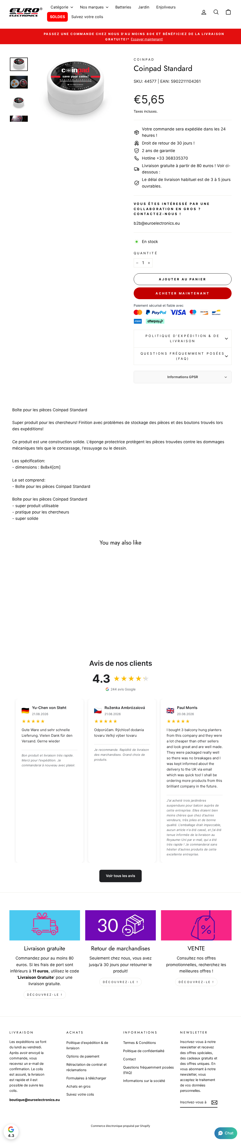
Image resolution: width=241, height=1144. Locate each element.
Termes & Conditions (139, 1043)
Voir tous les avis (120, 876)
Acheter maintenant (182, 293)
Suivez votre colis (87, 16)
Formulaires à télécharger (86, 1078)
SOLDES (57, 16)
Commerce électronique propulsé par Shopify (120, 1126)
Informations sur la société (144, 1081)
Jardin (143, 7)
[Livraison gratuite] (44, 925)
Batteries (123, 7)
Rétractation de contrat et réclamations (86, 1067)
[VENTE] (196, 925)
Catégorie (60, 7)
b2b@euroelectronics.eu (157, 223)
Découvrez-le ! (44, 994)
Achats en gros (78, 1086)
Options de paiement (82, 1056)
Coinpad (144, 59)
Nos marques (92, 7)
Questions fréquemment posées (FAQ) (183, 356)
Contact (129, 1059)
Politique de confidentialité (143, 1051)
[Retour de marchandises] (120, 925)
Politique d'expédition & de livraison (182, 338)
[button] (225, 1133)
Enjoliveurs (166, 7)
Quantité (146, 253)
